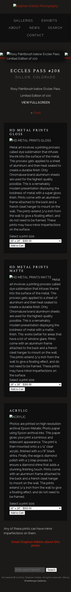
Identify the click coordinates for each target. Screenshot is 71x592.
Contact (35, 35)
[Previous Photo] (3, 58)
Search (55, 28)
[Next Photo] (68, 58)
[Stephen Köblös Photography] (35, 9)
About (15, 28)
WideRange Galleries (35, 580)
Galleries (23, 20)
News (34, 28)
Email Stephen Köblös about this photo (36, 543)
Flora (37, 113)
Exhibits (49, 20)
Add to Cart (17, 245)
